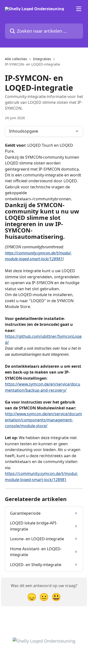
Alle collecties (16, 59)
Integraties (42, 59)
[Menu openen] (78, 9)
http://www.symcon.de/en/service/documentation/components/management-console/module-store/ (43, 419)
